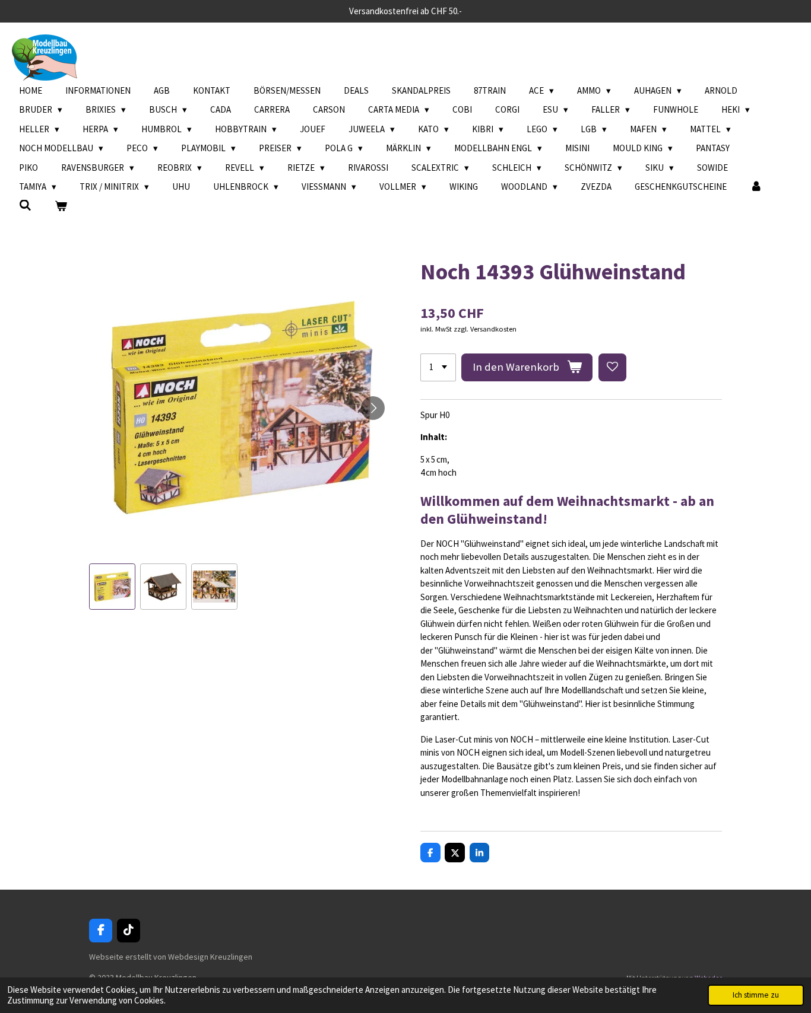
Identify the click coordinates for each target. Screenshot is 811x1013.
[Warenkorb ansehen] (60, 206)
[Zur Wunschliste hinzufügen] (612, 367)
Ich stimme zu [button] (756, 995)
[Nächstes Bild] (373, 408)
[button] (112, 586)
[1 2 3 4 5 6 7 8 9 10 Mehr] (438, 367)
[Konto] (756, 187)
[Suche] (25, 205)
